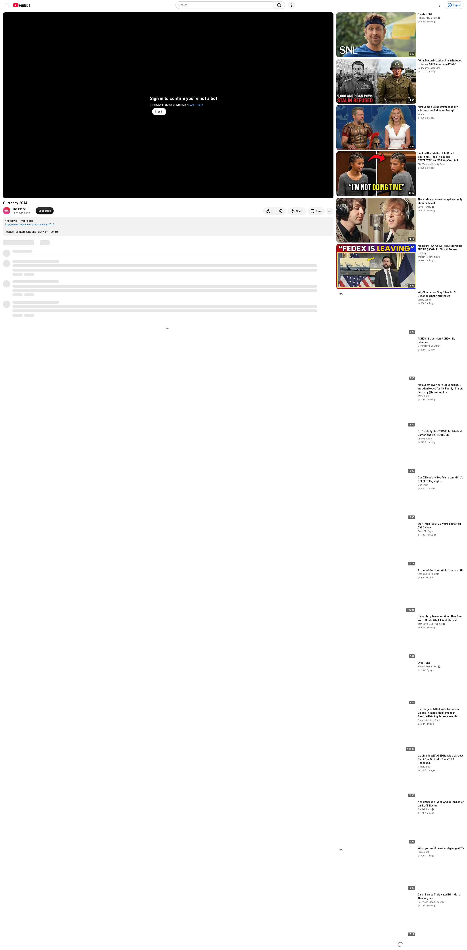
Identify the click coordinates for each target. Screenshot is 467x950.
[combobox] (226, 5)
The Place (19, 209)
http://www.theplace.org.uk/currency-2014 (29, 224)
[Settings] (439, 5)
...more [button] (54, 231)
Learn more (196, 104)
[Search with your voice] (291, 5)
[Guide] (6, 5)
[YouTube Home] (21, 5)
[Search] (279, 5)
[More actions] (329, 211)
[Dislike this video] (281, 211)
